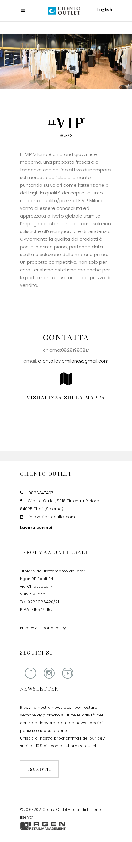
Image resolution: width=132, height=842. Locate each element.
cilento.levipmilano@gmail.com (73, 361)
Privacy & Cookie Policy (43, 628)
